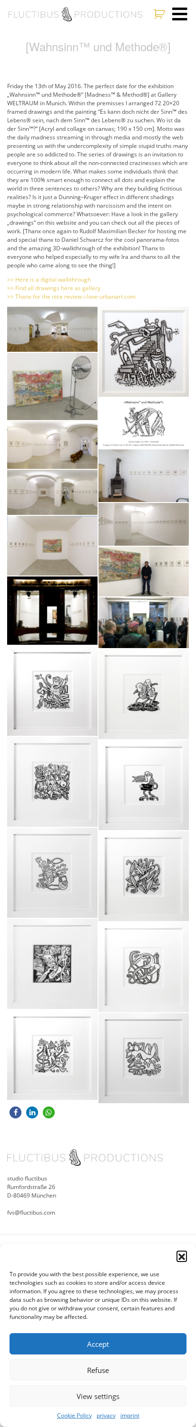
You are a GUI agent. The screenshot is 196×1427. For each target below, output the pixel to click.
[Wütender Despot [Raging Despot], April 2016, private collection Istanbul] (52, 691)
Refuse (98, 1370)
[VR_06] (52, 445)
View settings (98, 1396)
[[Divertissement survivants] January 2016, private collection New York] (52, 964)
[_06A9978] (143, 475)
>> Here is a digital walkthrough (49, 279)
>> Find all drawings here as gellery (53, 288)
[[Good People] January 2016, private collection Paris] (52, 782)
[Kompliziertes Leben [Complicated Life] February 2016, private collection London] (143, 876)
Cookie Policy (74, 1415)
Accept (98, 1344)
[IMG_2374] (52, 387)
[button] (181, 1256)
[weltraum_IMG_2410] (143, 622)
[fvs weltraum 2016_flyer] (143, 423)
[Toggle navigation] (179, 14)
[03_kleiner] (52, 329)
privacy (106, 1415)
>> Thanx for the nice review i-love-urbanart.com (71, 297)
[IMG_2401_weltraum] (143, 571)
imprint (129, 1415)
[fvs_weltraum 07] (52, 492)
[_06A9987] (143, 524)
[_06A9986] (52, 546)
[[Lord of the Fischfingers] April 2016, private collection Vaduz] (52, 873)
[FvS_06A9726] (143, 352)
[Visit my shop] (160, 14)
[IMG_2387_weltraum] (52, 610)
